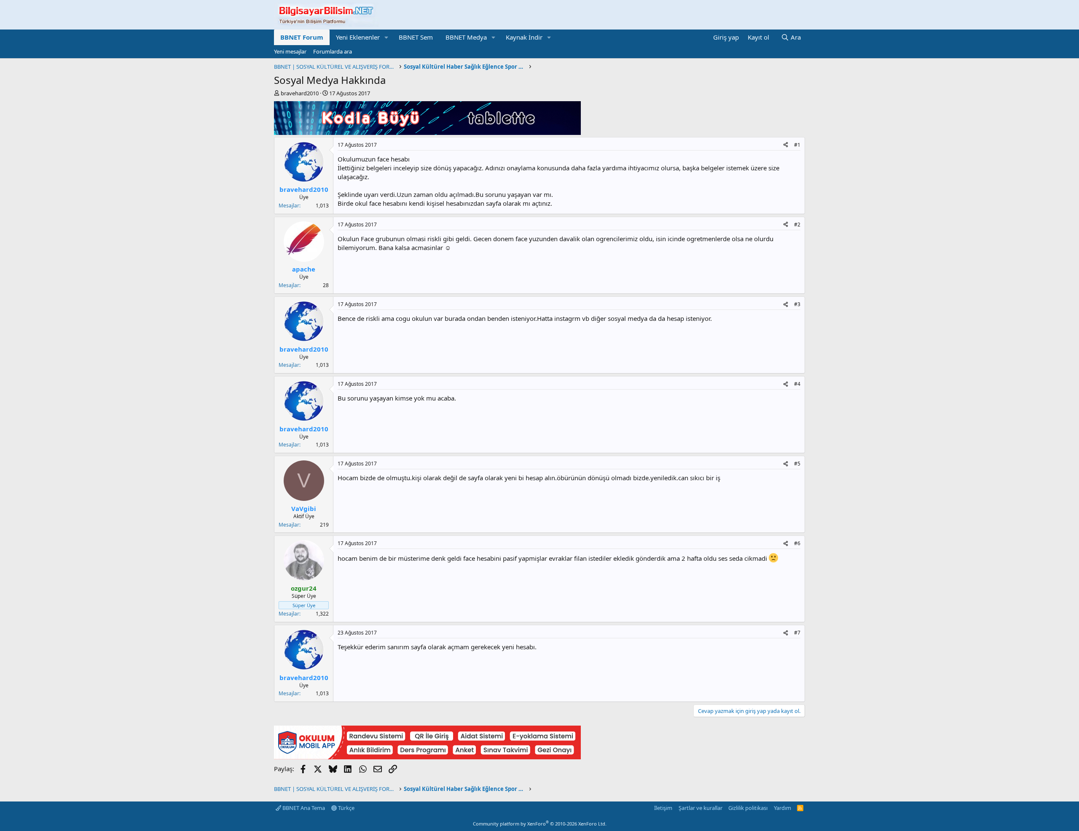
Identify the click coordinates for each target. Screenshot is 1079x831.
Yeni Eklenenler (358, 37)
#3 (797, 304)
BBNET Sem (416, 37)
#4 (797, 383)
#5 (797, 463)
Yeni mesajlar (290, 51)
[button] (386, 37)
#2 (797, 224)
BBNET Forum (301, 37)
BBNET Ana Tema (303, 808)
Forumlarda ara (332, 51)
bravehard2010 (300, 93)
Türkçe (345, 808)
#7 (797, 632)
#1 (797, 144)
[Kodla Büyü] (427, 132)
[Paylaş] (785, 145)
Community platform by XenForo (540, 823)
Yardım (782, 808)
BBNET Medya (466, 37)
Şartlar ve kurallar (700, 808)
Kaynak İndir (524, 37)
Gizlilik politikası (748, 808)
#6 (797, 543)
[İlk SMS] (427, 757)
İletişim (663, 808)
